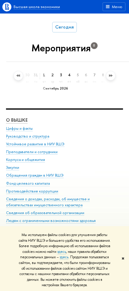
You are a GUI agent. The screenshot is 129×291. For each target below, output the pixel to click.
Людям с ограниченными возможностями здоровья (51, 220)
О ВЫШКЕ (17, 120)
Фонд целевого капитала (28, 183)
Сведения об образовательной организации (45, 212)
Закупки (12, 167)
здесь (61, 251)
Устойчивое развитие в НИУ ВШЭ (35, 144)
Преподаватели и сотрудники (32, 151)
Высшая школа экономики (37, 6)
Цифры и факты (19, 128)
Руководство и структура (27, 136)
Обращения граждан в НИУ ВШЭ (35, 175)
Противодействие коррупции (32, 191)
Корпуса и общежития (25, 159)
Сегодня (64, 27)
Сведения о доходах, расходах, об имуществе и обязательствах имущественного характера (48, 202)
